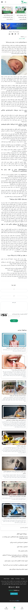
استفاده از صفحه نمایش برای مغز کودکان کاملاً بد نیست (15, 518)
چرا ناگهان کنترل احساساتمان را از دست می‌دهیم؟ (16, 348)
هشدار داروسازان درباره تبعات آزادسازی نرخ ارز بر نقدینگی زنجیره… (8, 17)
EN (5, 2)
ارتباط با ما (17, 578)
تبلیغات (12, 578)
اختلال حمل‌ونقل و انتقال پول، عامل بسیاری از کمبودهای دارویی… (21, 17)
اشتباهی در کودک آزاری (22, 546)
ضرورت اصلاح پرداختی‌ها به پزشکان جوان (18, 569)
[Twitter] (15, 34)
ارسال (14, 320)
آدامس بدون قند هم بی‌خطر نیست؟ (19, 370)
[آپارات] (19, 587)
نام (14, 289)
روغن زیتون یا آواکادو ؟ (21, 446)
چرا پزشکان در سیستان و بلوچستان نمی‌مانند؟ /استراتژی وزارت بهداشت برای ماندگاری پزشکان (15, 555)
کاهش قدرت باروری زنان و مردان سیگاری (18, 496)
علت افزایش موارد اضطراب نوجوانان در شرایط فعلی (16, 420)
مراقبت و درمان (22, 38)
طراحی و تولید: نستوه (13, 600)
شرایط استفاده (6, 578)
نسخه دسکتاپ (14, 593)
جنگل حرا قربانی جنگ (22, 551)
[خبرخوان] (11, 587)
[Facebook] (18, 34)
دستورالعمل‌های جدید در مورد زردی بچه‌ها (16, 42)
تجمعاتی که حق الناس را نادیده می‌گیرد (18, 542)
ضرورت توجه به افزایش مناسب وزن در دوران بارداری (16, 561)
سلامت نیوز (21, 2)
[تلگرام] (17, 587)
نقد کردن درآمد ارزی (23, 527)
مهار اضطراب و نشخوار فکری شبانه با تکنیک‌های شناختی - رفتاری (14, 472)
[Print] (9, 34)
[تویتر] (13, 587)
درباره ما (22, 578)
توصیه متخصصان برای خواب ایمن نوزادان (18, 395)
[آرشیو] (9, 587)
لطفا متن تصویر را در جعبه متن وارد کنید (19, 314)
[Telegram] (12, 34)
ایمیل (14, 295)
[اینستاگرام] (15, 587)
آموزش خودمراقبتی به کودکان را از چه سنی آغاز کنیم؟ (15, 565)
